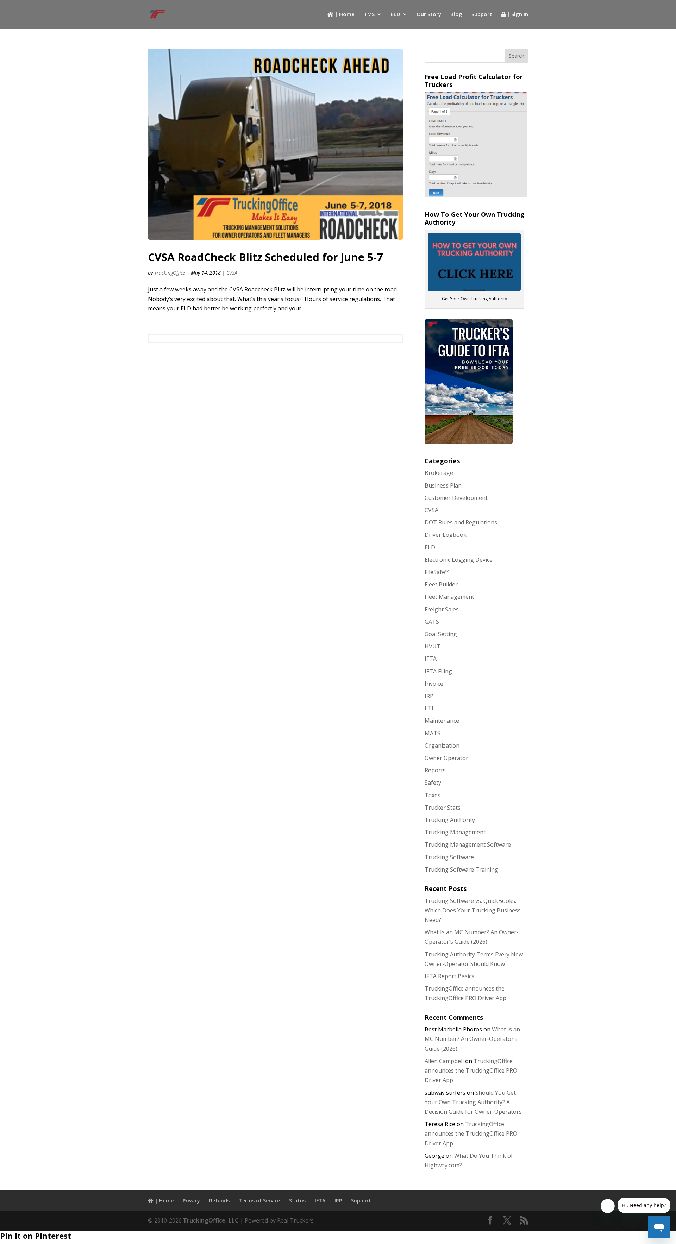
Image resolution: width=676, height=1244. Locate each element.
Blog (456, 15)
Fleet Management (449, 597)
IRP (429, 696)
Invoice (434, 683)
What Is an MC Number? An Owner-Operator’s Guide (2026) (472, 1038)
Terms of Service (259, 1200)
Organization (442, 745)
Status (297, 1200)
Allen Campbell (444, 1061)
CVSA (231, 272)
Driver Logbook (446, 535)
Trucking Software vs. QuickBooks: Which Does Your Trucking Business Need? (473, 910)
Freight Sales (442, 609)
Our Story (429, 15)
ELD (395, 15)
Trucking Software (449, 857)
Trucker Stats (443, 807)
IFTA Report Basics (449, 976)
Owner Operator (446, 758)
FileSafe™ (437, 572)
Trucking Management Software (468, 844)
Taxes (432, 795)
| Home (344, 15)
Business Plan (443, 485)
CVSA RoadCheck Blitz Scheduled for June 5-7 (265, 257)
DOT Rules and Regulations (461, 522)
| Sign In (517, 15)
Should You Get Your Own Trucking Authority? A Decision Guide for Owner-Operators (473, 1102)
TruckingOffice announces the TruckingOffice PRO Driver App (471, 1070)
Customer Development (456, 498)
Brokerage (439, 473)
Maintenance (442, 720)
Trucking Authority (450, 820)
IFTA (431, 658)
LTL (430, 708)
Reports (435, 770)
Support (481, 15)
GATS (432, 622)
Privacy (191, 1200)
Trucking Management (455, 832)
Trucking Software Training (461, 869)
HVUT (432, 646)
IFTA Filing (438, 671)
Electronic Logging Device (459, 560)
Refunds (219, 1200)
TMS (369, 15)
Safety (433, 782)
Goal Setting (441, 634)
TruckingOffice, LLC (211, 1220)
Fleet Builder (441, 584)
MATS (432, 733)
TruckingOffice (169, 272)
